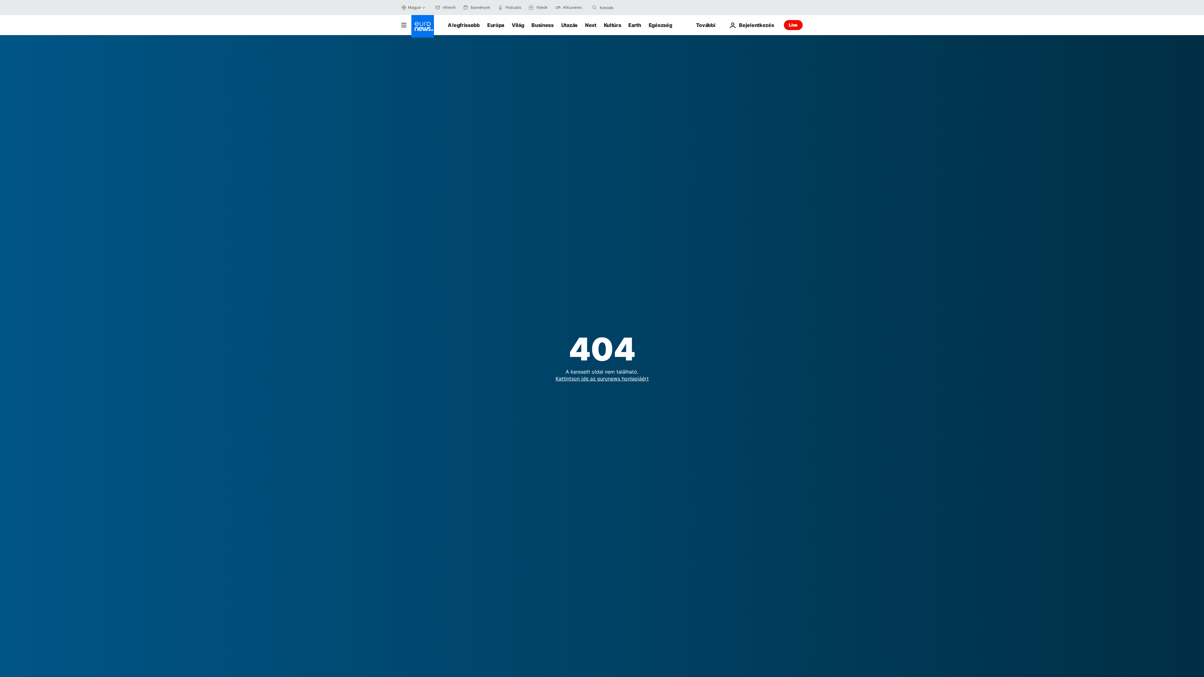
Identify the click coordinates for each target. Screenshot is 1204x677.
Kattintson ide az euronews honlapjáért (602, 378)
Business (542, 25)
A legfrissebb (464, 25)
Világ (518, 25)
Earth (634, 25)
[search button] (594, 8)
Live (793, 25)
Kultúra (612, 25)
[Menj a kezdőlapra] (422, 26)
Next (590, 25)
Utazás (569, 25)
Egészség (660, 25)
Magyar (414, 7)
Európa (495, 25)
